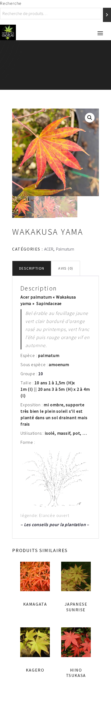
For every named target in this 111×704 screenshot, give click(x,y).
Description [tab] (31, 268)
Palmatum (65, 249)
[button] (90, 117)
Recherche (11, 3)
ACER (48, 249)
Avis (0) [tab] (65, 268)
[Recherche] (107, 15)
